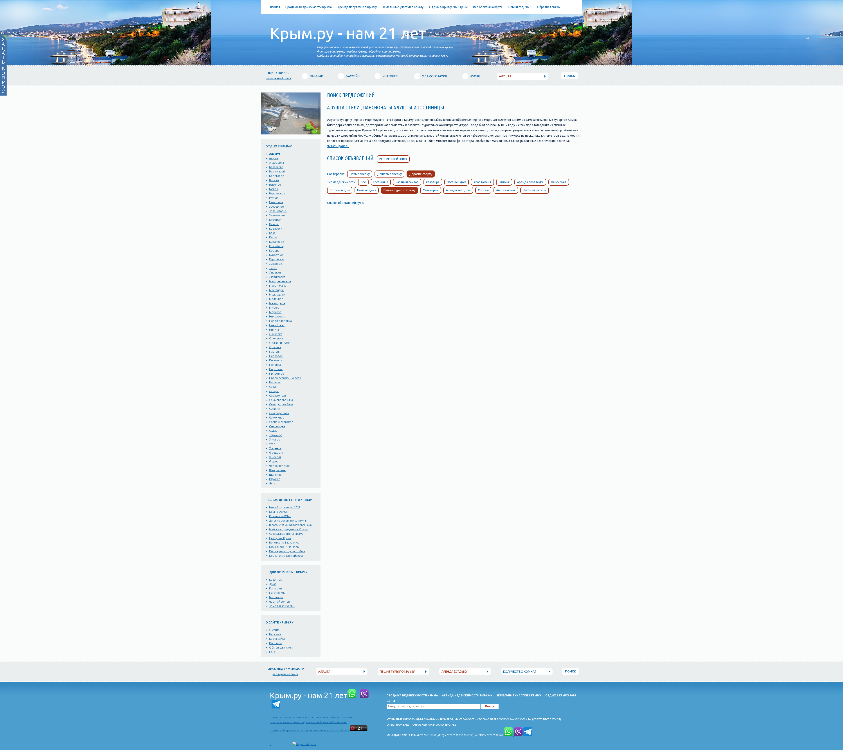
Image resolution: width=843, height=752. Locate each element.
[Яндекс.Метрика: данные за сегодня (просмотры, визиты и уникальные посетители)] (304, 744)
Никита (274, 329)
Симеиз (274, 408)
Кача (272, 232)
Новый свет (277, 325)
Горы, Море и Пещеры (284, 546)
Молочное (276, 298)
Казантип (275, 219)
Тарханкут (275, 435)
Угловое (274, 439)
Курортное (276, 254)
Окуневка (275, 333)
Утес (272, 443)
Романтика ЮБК (280, 516)
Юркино (274, 478)
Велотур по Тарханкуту (284, 542)
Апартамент (482, 182)
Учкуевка (275, 448)
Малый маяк (277, 285)
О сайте (274, 629)
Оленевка (276, 338)
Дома (272, 583)
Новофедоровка (280, 320)
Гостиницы (276, 597)
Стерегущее (277, 426)
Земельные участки (282, 605)
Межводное (277, 303)
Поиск (569, 76)
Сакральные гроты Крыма (286, 533)
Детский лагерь (534, 190)
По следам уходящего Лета (287, 551)
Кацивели (275, 228)
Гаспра (273, 188)
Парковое (276, 355)
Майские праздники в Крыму (288, 529)
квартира (433, 182)
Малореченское (280, 281)
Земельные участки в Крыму (402, 7)
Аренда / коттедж (530, 182)
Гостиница (380, 182)
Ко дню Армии (278, 511)
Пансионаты (277, 592)
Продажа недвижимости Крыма (308, 7)
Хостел (483, 190)
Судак (273, 430)
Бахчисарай (277, 171)
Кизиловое (276, 241)
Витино (274, 180)
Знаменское (277, 215)
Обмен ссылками (281, 647)
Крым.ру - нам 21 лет (348, 33)
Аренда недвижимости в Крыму (467, 695)
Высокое (275, 184)
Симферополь (279, 413)
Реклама (275, 634)
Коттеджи (275, 588)
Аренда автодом (458, 190)
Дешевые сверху (389, 174)
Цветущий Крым (280, 538)
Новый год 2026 (519, 7)
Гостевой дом (340, 190)
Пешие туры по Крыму (399, 190)
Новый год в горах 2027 (284, 507)
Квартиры (275, 579)
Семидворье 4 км (281, 399)
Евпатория (276, 202)
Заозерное (276, 206)
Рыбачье (275, 382)
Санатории (430, 190)
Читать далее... (338, 146)
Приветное (276, 373)
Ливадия (275, 272)
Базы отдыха (366, 190)
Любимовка (277, 276)
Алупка (273, 158)
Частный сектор (279, 601)
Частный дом (456, 182)
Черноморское (279, 465)
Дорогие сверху (420, 174)
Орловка (275, 347)
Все (363, 182)
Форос (273, 461)
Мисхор (274, 307)
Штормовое (277, 470)
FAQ (272, 651)
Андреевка (276, 162)
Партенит (275, 351)
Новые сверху (360, 174)
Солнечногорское (281, 421)
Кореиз (274, 250)
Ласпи (273, 268)
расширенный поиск (278, 78)
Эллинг (504, 182)
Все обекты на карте (488, 7)
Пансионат (558, 182)
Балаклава (276, 167)
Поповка (275, 364)
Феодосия (276, 452)
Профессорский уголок (285, 377)
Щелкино (275, 474)
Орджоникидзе (279, 342)
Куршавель (276, 259)
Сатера (274, 391)
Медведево (277, 294)
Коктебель (276, 246)
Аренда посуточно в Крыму (357, 7)
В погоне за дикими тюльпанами (291, 524)
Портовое (276, 369)
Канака (274, 224)
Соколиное (276, 417)
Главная (274, 7)
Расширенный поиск (393, 159)
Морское (275, 311)
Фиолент (275, 456)
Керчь (273, 237)
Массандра (276, 290)
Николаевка (277, 316)
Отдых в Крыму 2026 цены (448, 7)
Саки (272, 386)
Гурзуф (273, 197)
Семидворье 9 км (281, 404)
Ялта (272, 483)
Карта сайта (277, 638)
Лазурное (275, 263)
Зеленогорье (278, 210)
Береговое (276, 175)
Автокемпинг (505, 190)
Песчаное (275, 360)
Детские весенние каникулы (288, 520)
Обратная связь (548, 7)
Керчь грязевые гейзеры (286, 555)
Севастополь (277, 395)
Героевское (277, 193)
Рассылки (275, 643)
